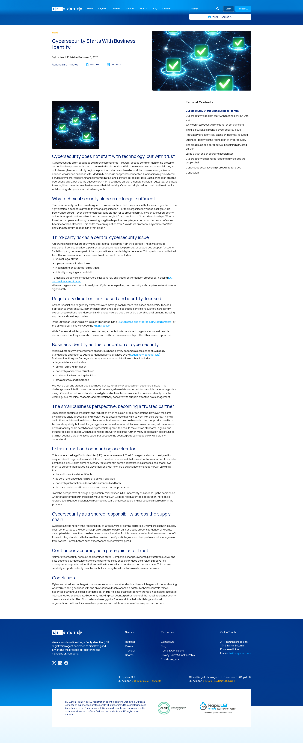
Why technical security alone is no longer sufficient (215, 124)
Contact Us (167, 641)
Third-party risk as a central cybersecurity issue (213, 129)
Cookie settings (170, 659)
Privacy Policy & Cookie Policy (178, 655)
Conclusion (192, 172)
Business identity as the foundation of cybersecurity (216, 140)
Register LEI (243, 8)
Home (90, 8)
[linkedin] (60, 663)
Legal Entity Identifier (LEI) (145, 354)
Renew (116, 8)
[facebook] (66, 663)
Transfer (130, 8)
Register (102, 8)
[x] (54, 663)
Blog (154, 8)
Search (143, 8)
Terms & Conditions (172, 650)
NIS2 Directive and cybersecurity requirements (144, 322)
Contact (166, 8)
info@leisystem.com (239, 653)
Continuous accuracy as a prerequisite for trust (213, 167)
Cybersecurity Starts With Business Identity (212, 110)
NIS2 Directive (102, 325)
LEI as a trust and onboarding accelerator (209, 153)
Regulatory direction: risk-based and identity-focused (217, 134)
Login (228, 8)
